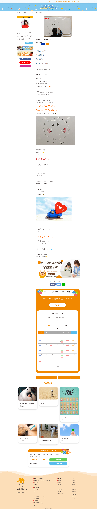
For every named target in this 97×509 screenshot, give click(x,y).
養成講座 (35, 484)
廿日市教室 (60, 489)
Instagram (26, 66)
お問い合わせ (74, 489)
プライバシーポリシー (76, 486)
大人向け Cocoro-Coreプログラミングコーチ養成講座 (38, 503)
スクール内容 (36, 487)
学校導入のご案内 (37, 482)
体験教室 (59, 459)
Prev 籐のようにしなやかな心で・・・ (72, 377)
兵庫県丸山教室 (60, 493)
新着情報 (73, 482)
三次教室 (59, 491)
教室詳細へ (28, 42)
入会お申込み (74, 491)
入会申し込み (58, 463)
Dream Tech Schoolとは (38, 478)
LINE (63, 284)
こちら (40, 456)
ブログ (73, 478)
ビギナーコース (37, 489)
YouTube (26, 62)
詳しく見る (58, 305)
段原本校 (59, 480)
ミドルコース (36, 491)
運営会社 (73, 484)
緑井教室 (59, 484)
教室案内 (59, 478)
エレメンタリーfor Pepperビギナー (40, 496)
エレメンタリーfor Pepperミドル (40, 498)
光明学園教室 (60, 486)
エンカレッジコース (37, 500)
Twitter (58, 284)
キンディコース (37, 494)
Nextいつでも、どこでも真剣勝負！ (43, 377)
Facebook (53, 284)
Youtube (74, 496)
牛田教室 (59, 482)
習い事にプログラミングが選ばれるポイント (42, 480)
